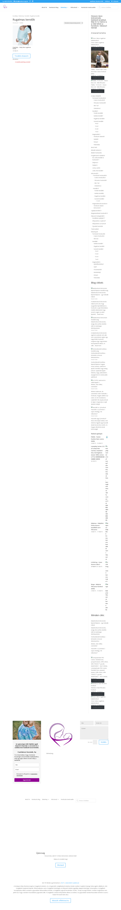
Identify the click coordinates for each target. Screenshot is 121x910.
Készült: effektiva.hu (60, 900)
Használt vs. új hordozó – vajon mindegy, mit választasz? (98, 412)
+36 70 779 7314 (8, 1)
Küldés (103, 742)
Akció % (44, 7)
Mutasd (60, 865)
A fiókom (107, 1)
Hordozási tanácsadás (88, 7)
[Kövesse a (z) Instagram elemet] (51, 775)
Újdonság (40, 853)
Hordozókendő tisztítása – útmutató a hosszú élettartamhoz (98, 355)
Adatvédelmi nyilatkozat (72, 883)
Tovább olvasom (21, 56)
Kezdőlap (15, 16)
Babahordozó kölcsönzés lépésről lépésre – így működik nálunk (99, 295)
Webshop (64, 7)
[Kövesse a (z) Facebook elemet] (47, 775)
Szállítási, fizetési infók (96, 1)
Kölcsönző (74, 7)
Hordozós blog (53, 7)
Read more (100, 314)
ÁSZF (62, 883)
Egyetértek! (27, 780)
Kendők (27, 16)
